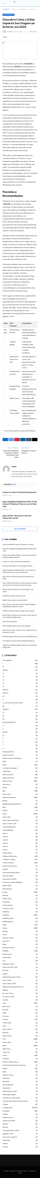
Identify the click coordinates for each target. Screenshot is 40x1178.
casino (5, 814)
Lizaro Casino (7, 980)
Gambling (6, 915)
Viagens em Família (9, 1121)
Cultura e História (8, 863)
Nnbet (4, 1013)
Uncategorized (8, 14)
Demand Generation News (11, 872)
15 (3, 686)
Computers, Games (9, 859)
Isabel (10, 31)
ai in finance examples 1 (10, 768)
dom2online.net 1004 (9, 879)
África (4, 765)
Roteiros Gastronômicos (11, 1062)
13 (3, 680)
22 (3, 716)
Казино (5, 1143)
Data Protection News (10, 866)
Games (5, 928)
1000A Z (5, 670)
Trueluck (5, 1104)
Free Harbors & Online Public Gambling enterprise (19, 641)
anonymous (6, 784)
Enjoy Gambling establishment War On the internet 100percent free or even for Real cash (20, 504)
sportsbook (6, 1088)
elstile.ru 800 (7, 886)
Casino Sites (7, 817)
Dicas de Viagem (8, 876)
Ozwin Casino (7, 1029)
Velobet (5, 1114)
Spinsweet (6, 1081)
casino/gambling (8, 830)
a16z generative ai (8, 752)
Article (5, 788)
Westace (5, 1124)
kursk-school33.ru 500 (10, 967)
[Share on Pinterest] (16, 37)
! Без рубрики (7, 660)
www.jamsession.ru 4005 (11, 1130)
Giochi (5, 934)
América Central (8, 775)
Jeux (4, 961)
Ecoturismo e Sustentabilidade (12, 882)
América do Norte (8, 778)
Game (4, 925)
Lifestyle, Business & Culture (12, 977)
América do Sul (7, 781)
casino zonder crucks (9, 823)
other (4, 1026)
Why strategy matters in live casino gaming (16, 626)
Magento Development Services (13, 987)
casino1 (5, 833)
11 (3, 673)
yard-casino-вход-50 (10, 1137)
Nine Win (5, 1010)
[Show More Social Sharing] (20, 37)
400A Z (5, 732)
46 (3, 735)
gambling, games (8, 918)
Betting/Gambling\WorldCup (12, 804)
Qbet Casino (7, 1049)
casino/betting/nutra (9, 827)
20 (3, 706)
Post (4, 1039)
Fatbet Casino (7, 899)
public (4, 1045)
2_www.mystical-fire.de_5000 (13, 703)
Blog (4, 807)
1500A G (5, 690)
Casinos (5, 846)
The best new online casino (11, 1098)
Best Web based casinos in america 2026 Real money (20, 636)
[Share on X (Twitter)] (13, 37)
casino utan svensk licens (11, 820)
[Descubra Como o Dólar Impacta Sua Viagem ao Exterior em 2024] (20, 50)
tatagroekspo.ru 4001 (10, 1091)
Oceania (5, 1019)
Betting (5, 801)
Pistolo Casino (7, 1036)
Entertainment (7, 889)
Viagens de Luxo (8, 1117)
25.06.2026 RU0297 (9, 722)
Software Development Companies (14, 1065)
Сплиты (5, 1147)
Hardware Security (9, 948)
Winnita (5, 1127)
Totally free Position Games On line (14, 596)
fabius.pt (5, 895)
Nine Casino (6, 1006)
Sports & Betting (8, 1085)
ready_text (6, 1052)
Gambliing (6, 912)
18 (3, 696)
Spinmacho (6, 1078)
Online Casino (7, 1023)
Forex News (6, 902)
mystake (5, 1000)
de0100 (5, 869)
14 (3, 683)
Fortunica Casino (8, 908)
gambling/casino (8, 921)
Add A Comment (20, 529)
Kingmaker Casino (8, 964)
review (5, 1055)
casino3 (5, 840)
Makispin (5, 990)
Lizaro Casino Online (9, 983)
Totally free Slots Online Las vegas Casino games (18, 611)
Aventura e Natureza (9, 797)
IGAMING (5, 951)
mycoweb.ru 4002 (8, 997)
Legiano (5, 974)
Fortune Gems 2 (8, 905)
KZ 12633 (5, 970)
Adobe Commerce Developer (12, 758)
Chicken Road (7, 853)
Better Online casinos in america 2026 (15, 600)
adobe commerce (8, 755)
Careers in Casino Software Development (19, 492)
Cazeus (5, 850)
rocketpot (6, 1059)
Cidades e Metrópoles (10, 856)
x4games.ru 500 (8, 1134)
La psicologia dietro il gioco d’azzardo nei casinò (18, 544)
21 (3, 712)
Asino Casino (7, 794)
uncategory (6, 1111)
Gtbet (4, 944)
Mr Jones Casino (8, 993)
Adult (4, 761)
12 (3, 677)
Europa (5, 892)
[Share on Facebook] (9, 37)
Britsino (5, 810)
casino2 (5, 837)
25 (3, 719)
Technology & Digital (9, 1094)
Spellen (5, 1068)
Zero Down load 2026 (10, 621)
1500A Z (5, 693)
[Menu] (3, 3)
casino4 (5, 843)
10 (3, 667)
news (4, 1003)
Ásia (4, 791)
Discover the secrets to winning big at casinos (17, 566)
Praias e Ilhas (7, 1042)
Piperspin (6, 1032)
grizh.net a (6, 941)
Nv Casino (6, 1016)
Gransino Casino (8, 938)
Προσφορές (6, 1140)
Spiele (4, 1072)
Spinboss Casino (8, 1075)
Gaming (5, 931)
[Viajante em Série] (20, 3)
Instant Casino (7, 954)
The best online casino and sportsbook (15, 1101)
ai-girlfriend (6, 771)
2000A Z (6, 709)
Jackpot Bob (7, 957)
